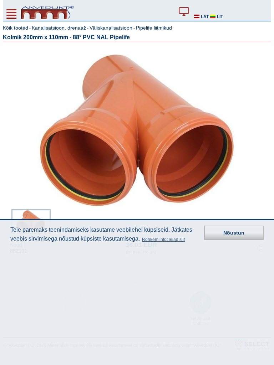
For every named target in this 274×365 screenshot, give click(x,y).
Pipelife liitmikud (154, 28)
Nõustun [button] (233, 233)
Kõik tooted (15, 28)
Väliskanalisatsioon (111, 28)
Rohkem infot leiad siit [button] (163, 239)
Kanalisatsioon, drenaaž (59, 28)
